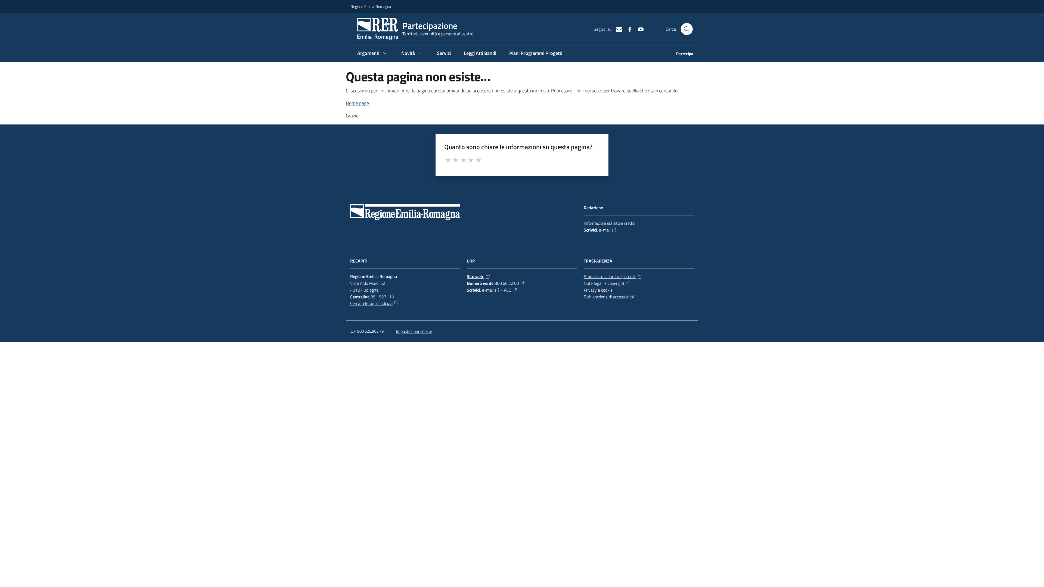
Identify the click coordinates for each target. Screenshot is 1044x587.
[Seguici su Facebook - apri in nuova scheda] (627, 29)
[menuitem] (681, 54)
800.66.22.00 (506, 283)
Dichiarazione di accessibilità (609, 297)
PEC (507, 290)
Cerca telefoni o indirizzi (371, 303)
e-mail (605, 230)
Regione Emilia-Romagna (371, 6)
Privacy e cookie (598, 290)
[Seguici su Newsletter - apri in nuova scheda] (616, 29)
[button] (686, 29)
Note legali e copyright (604, 283)
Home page (357, 103)
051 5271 (380, 297)
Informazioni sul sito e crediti (609, 223)
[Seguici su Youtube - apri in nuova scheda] (638, 29)
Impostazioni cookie (414, 331)
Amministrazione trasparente (610, 276)
